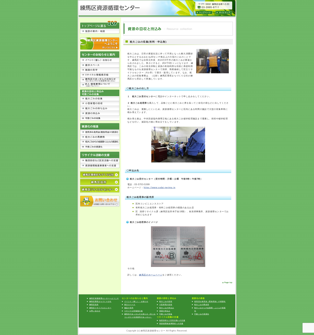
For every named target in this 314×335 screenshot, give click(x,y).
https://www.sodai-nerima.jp (159, 187)
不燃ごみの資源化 (99, 146)
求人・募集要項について (99, 84)
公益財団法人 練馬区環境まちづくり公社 (99, 174)
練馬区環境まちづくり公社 (100, 301)
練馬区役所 (99, 182)
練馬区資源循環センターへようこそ (99, 43)
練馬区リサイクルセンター (99, 189)
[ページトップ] (225, 282)
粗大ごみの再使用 (201, 304)
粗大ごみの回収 (99, 98)
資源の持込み (99, 113)
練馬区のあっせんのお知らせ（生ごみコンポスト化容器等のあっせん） (99, 79)
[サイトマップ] (223, 13)
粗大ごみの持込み (99, 108)
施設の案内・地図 (99, 33)
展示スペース (99, 65)
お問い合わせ (99, 201)
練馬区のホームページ (150, 275)
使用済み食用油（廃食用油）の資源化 (99, 132)
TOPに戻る (99, 24)
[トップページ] (203, 13)
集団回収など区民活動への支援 (99, 160)
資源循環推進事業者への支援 (99, 165)
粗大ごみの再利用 (99, 137)
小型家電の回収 (99, 103)
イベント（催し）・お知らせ (99, 60)
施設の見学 (99, 70)
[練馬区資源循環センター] (119, 13)
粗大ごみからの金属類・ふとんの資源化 (99, 141)
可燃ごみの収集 (99, 118)
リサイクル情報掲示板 (99, 74)
